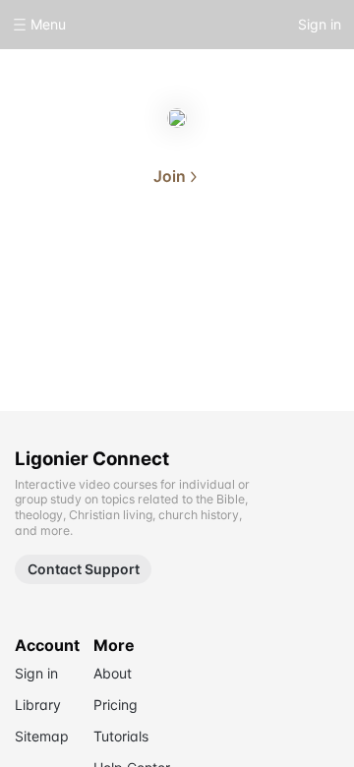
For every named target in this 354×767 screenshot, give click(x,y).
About (114, 267)
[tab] (114, 269)
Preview (239, 267)
